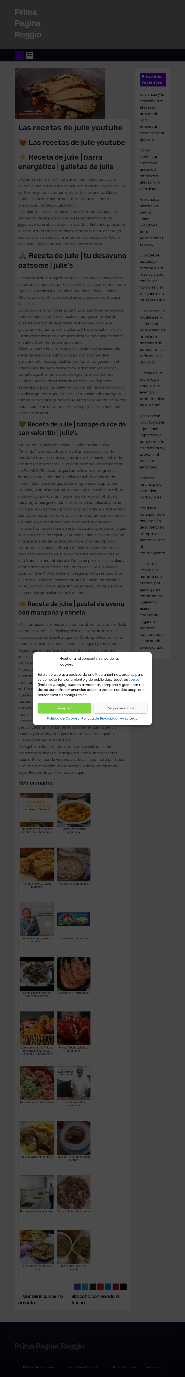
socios (134, 679)
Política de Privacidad (99, 718)
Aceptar (65, 708)
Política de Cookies (63, 718)
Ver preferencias (120, 708)
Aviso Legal (129, 718)
